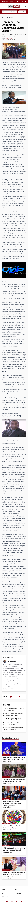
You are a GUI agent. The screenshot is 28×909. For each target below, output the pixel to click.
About (3, 889)
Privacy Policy (18, 893)
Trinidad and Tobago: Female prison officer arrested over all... (13, 728)
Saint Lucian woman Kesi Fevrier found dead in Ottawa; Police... (13, 709)
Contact (16, 889)
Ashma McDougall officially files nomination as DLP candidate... (12, 719)
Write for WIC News (6, 896)
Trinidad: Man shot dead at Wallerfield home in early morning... (13, 723)
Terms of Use (18, 896)
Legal (3, 893)
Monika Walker (9, 38)
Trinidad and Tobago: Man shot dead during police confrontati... (13, 714)
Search (22, 11)
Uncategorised (10, 17)
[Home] (2, 17)
